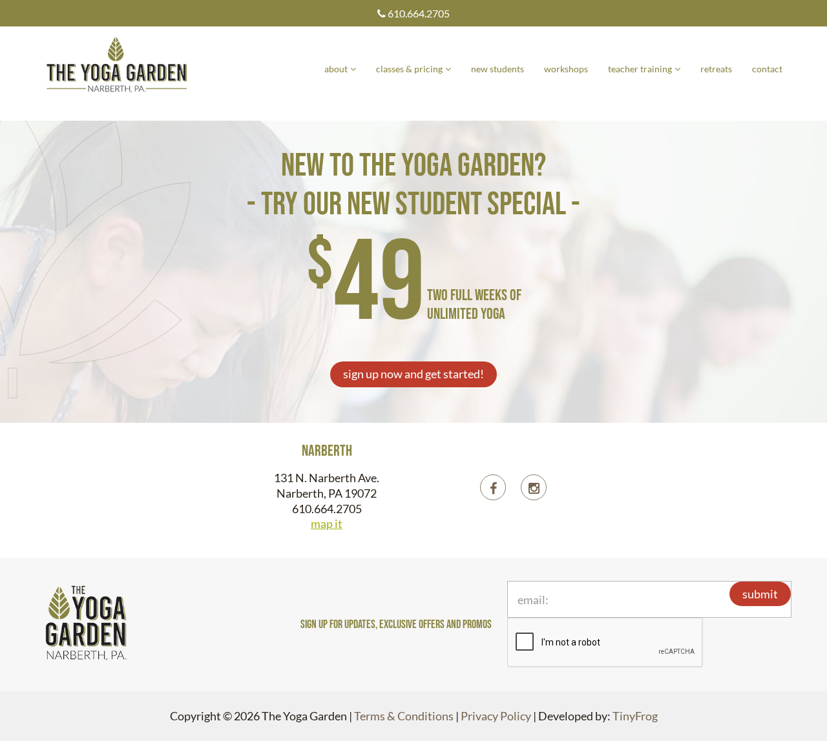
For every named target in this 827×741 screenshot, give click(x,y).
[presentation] (605, 643)
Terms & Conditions (404, 716)
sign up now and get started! (413, 374)
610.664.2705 (418, 13)
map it (326, 523)
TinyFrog (635, 716)
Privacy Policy (496, 716)
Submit (760, 594)
